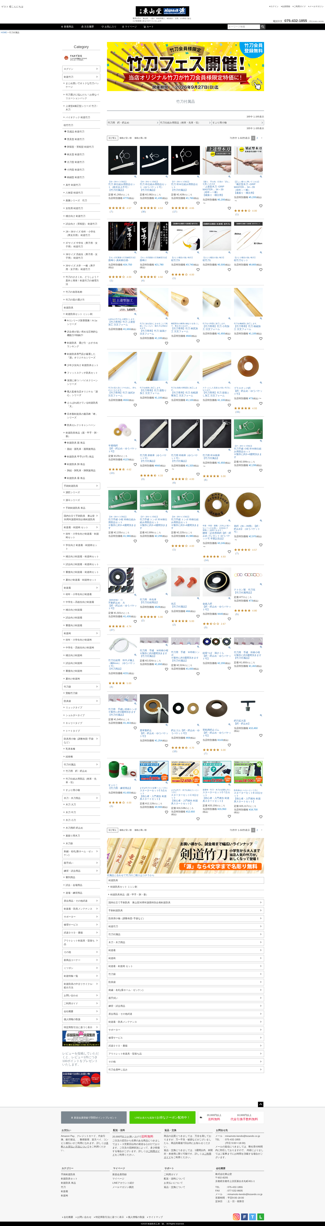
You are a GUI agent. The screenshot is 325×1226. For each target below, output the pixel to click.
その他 (67, 952)
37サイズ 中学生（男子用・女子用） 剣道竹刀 (82, 245)
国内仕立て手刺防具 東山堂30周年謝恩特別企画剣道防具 (79, 517)
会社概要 (68, 1011)
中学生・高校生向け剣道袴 (80, 647)
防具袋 (67, 701)
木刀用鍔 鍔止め (74, 827)
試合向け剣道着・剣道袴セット (82, 564)
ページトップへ (260, 1104)
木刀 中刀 (71, 812)
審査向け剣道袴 (74, 671)
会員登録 (286, 6)
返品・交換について (174, 1187)
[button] (261, 138)
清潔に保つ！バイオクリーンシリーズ (82, 382)
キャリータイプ (74, 723)
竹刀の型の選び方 (75, 299)
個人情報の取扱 (72, 1019)
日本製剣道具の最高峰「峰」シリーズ (82, 416)
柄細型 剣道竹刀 (75, 177)
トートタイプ (73, 730)
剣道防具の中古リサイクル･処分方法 (78, 986)
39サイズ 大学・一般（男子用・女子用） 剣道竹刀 (80, 267)
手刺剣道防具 (71, 486)
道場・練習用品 (74, 892)
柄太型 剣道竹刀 (75, 154)
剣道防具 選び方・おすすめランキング (82, 344)
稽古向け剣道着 (74, 609)
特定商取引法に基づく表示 (78, 1027)
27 (112, 630)
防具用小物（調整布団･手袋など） (78, 740)
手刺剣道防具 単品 (75, 508)
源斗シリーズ (73, 500)
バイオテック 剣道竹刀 (78, 117)
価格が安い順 (126, 138)
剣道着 (67, 587)
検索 (262, 26)
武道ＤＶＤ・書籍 (73, 932)
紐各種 (69, 756)
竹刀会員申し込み (118, 1069)
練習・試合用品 (72, 870)
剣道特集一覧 (71, 976)
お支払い (66, 1130)
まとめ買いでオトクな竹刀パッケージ (82, 85)
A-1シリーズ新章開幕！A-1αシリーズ (82, 322)
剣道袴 (67, 633)
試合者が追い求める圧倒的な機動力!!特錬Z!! (82, 333)
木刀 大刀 (71, 804)
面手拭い (68, 863)
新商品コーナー (72, 960)
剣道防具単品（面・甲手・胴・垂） (82, 434)
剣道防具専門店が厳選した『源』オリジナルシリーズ (81, 356)
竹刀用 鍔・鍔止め (76, 771)
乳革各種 (70, 748)
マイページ (131, 26)
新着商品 (68, 26)
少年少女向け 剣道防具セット (83, 365)
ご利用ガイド (300, 6)
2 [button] (257, 138)
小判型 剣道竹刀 (75, 169)
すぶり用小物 (73, 790)
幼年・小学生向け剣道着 (79, 594)
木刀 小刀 (71, 820)
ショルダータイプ (75, 715)
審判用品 (70, 877)
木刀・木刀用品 (72, 798)
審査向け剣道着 (74, 625)
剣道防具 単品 (68, 1182)
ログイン (274, 6)
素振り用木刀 (73, 835)
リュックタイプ (74, 707)
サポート (169, 1168)
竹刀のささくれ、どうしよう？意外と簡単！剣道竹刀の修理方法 (82, 280)
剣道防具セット (69, 1178)
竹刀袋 (67, 686)
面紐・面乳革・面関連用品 (81, 449)
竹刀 (63, 1187)
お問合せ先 (222, 1130)
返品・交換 (170, 1130)
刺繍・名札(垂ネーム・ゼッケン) (78, 853)
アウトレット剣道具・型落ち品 (79, 942)
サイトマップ (156, 1217)
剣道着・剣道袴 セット (76, 527)
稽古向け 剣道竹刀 (75, 216)
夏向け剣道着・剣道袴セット (81, 579)
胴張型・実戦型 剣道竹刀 (80, 146)
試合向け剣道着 (74, 617)
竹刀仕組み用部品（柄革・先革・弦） (81, 780)
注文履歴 (89, 26)
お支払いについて (173, 1182)
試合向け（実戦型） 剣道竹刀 (81, 223)
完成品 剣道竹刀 (75, 131)
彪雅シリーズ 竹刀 (76, 200)
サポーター (70, 916)
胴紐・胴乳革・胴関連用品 (81, 470)
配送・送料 (119, 1130)
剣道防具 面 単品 (76, 442)
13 (112, 473)
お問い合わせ (71, 995)
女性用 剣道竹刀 (74, 208)
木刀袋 (69, 843)
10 (175, 751)
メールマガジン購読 (123, 1187)
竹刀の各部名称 (74, 292)
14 (206, 560)
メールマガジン (316, 6)
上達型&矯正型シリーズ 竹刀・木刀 (82, 108)
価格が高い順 (140, 138)
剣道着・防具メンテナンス (78, 908)
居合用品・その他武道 (76, 900)
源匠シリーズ (73, 492)
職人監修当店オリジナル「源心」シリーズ (82, 393)
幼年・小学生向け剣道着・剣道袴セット (82, 535)
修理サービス (71, 924)
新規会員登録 (119, 1174)
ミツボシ (68, 968)
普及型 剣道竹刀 (75, 139)
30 (143, 211)
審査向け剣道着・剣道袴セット (82, 572)
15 (237, 412)
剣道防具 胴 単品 (76, 464)
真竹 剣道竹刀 (73, 185)
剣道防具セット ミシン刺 (79, 314)
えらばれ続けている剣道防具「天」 (82, 404)
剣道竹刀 (68, 77)
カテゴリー (67, 1168)
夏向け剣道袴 (73, 678)
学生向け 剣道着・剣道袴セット (81, 547)
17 (175, 211)
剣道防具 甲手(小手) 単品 (80, 456)
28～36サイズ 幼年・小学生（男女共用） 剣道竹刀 (80, 233)
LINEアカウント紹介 (123, 1182)
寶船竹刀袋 (72, 693)
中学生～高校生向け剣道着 (80, 602)
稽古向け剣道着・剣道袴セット (82, 556)
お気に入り (110, 26)
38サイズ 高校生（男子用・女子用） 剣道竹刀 (82, 256)
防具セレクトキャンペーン (81, 425)
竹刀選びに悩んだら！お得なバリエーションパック (82, 96)
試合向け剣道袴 (74, 663)
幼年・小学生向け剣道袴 (79, 639)
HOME (4, 32)
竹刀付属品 (70, 764)
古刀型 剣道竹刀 (75, 162)
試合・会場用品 (74, 885)
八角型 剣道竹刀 (74, 192)
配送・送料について (174, 1178)
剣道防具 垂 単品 (76, 478)
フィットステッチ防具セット (82, 372)
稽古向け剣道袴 (74, 655)
